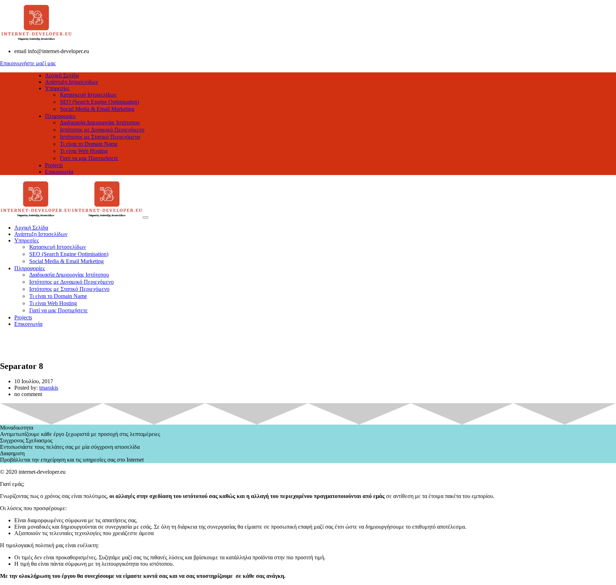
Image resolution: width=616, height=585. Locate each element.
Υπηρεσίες (57, 88)
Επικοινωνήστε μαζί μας (28, 63)
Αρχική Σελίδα (62, 75)
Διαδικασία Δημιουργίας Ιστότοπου (100, 122)
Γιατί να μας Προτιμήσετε (89, 158)
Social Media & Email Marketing (97, 109)
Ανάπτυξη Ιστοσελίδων (71, 82)
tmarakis (48, 388)
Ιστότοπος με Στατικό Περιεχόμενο (100, 137)
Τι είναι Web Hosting (84, 151)
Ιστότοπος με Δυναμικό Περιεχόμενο (102, 130)
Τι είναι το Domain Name (89, 144)
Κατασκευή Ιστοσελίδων (88, 95)
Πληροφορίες (60, 116)
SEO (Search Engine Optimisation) (99, 102)
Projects (54, 165)
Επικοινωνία (59, 172)
